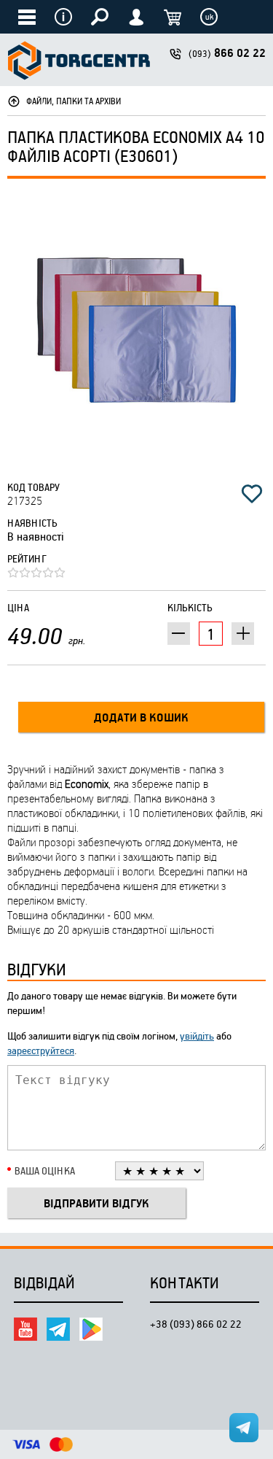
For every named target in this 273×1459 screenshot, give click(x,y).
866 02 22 (227, 53)
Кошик (172, 17)
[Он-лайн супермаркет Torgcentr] (79, 62)
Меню (63, 17)
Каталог (27, 17)
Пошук (99, 17)
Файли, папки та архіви (73, 101)
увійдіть (197, 1035)
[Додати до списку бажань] (252, 493)
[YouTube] (25, 1329)
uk (209, 17)
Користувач (136, 17)
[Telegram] (58, 1329)
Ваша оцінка (45, 1170)
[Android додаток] (91, 1329)
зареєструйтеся (40, 1050)
